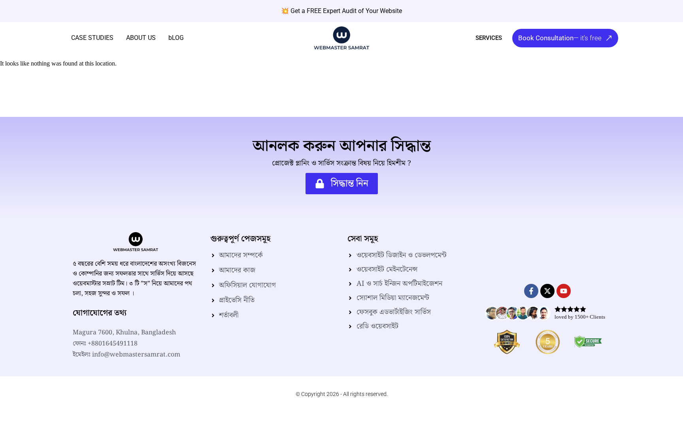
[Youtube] (564, 291)
